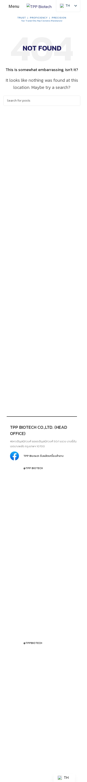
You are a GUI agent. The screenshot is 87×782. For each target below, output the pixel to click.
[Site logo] (39, 6)
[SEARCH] (75, 101)
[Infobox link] (43, 455)
